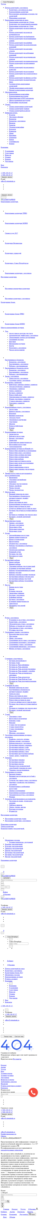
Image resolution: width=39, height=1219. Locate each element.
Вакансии (4, 1084)
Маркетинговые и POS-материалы (21, 98)
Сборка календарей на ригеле (19, 111)
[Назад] (10, 939)
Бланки (11, 144)
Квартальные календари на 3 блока (21, 22)
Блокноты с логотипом (17, 121)
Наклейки (12, 135)
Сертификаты (14, 142)
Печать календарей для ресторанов (21, 72)
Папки (11, 139)
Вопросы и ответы (7, 1080)
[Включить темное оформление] (3, 197)
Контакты (4, 1088)
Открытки (12, 137)
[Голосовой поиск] (3, 887)
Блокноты (12, 119)
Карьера (8, 159)
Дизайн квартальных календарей (21, 88)
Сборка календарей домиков (19, 109)
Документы (9, 161)
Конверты (12, 131)
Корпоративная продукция (18, 96)
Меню (11, 133)
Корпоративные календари (18, 12)
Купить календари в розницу (11, 1086)
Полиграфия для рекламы (18, 102)
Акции (3, 1067)
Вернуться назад (6, 1059)
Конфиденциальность (8, 1134)
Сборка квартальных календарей (20, 107)
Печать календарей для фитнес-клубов (23, 78)
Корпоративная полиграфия (19, 94)
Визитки (12, 123)
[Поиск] (2, 866)
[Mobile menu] (2, 897)
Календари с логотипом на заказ (20, 10)
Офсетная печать (11, 92)
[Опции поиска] (2, 884)
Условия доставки (7, 1075)
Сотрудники (9, 153)
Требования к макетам (9, 1082)
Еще (11, 405)
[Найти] (8, 887)
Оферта (3, 1136)
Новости (8, 155)
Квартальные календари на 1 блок (21, 26)
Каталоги (12, 129)
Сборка (8, 104)
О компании (9, 151)
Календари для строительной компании (23, 24)
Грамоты (12, 125)
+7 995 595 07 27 (7, 173)
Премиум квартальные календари (21, 90)
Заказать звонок (7, 177)
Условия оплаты (6, 1073)
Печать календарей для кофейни (20, 43)
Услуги (3, 1069)
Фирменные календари (17, 18)
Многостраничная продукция (19, 100)
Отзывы (8, 157)
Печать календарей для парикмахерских (23, 61)
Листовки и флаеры (16, 117)
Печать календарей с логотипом (16, 8)
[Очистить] (2, 882)
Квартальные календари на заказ (17, 20)
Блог (2, 1071)
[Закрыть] (2, 933)
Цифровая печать (11, 113)
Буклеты (12, 115)
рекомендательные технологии (12, 1150)
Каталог (4, 1065)
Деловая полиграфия (16, 127)
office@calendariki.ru (8, 181)
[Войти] (2, 869)
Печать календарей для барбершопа (21, 36)
